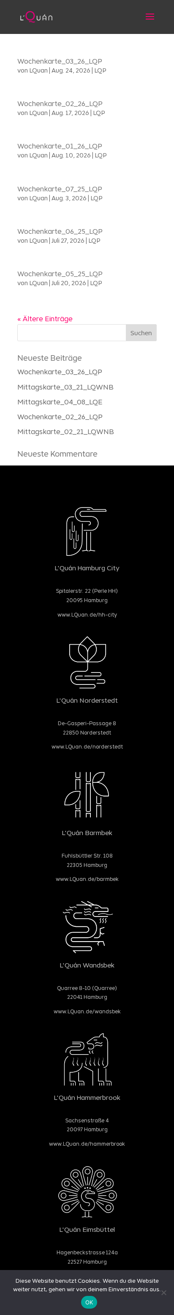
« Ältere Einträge (45, 318)
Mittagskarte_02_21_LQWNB (65, 431)
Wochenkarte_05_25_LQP (60, 273)
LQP (100, 70)
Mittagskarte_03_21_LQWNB (65, 387)
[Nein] (163, 1292)
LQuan (38, 70)
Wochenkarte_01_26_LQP (59, 146)
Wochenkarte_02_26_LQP (60, 103)
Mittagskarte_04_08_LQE (60, 402)
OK (89, 1302)
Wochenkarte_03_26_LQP (59, 61)
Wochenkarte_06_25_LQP (60, 231)
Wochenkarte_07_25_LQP (59, 189)
